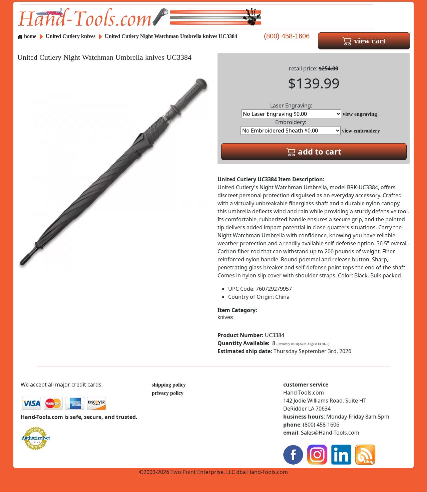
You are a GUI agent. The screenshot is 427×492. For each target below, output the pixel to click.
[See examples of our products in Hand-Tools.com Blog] (365, 454)
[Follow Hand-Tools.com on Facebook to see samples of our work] (293, 454)
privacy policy (167, 393)
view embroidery (361, 131)
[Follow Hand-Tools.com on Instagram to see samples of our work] (317, 454)
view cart (369, 40)
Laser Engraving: (291, 105)
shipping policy (169, 385)
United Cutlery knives (70, 36)
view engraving (360, 114)
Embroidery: (290, 122)
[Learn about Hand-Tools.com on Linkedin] (341, 454)
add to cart (318, 151)
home (29, 36)
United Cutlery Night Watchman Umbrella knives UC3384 (171, 36)
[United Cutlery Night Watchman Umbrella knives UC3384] (113, 173)
